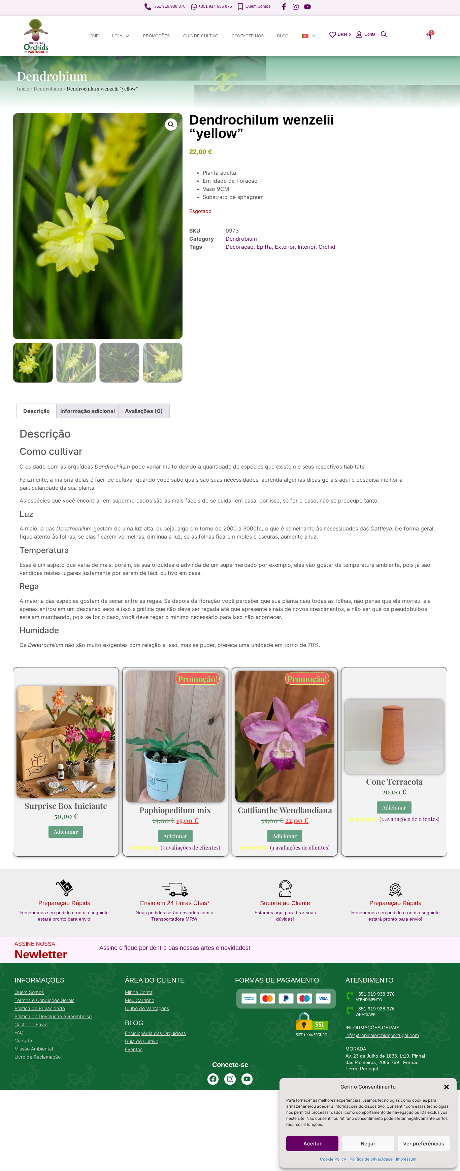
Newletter (40, 954)
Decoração (240, 246)
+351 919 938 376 (169, 6)
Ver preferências (423, 1143)
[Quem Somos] (240, 6)
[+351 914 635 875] (194, 6)
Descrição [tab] (36, 411)
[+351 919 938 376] (147, 6)
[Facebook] (213, 1079)
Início (23, 88)
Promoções (156, 36)
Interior (307, 246)
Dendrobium (52, 76)
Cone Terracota (394, 781)
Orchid (327, 246)
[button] (446, 1086)
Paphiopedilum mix (175, 809)
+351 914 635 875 (215, 6)
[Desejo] (332, 34)
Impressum (406, 1159)
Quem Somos (257, 6)
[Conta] (359, 34)
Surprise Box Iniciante (66, 805)
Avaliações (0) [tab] (144, 411)
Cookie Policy (333, 1159)
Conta (369, 34)
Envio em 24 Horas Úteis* (174, 903)
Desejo (344, 34)
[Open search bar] (384, 34)
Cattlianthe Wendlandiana (285, 809)
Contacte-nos (248, 36)
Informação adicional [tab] (87, 411)
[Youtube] (247, 1079)
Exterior (285, 246)
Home (93, 36)
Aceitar (312, 1143)
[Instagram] (230, 1079)
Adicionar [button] (66, 831)
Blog (282, 36)
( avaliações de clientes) (190, 847)
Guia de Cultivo (200, 36)
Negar (368, 1143)
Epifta (264, 246)
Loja (117, 36)
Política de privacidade (371, 1159)
